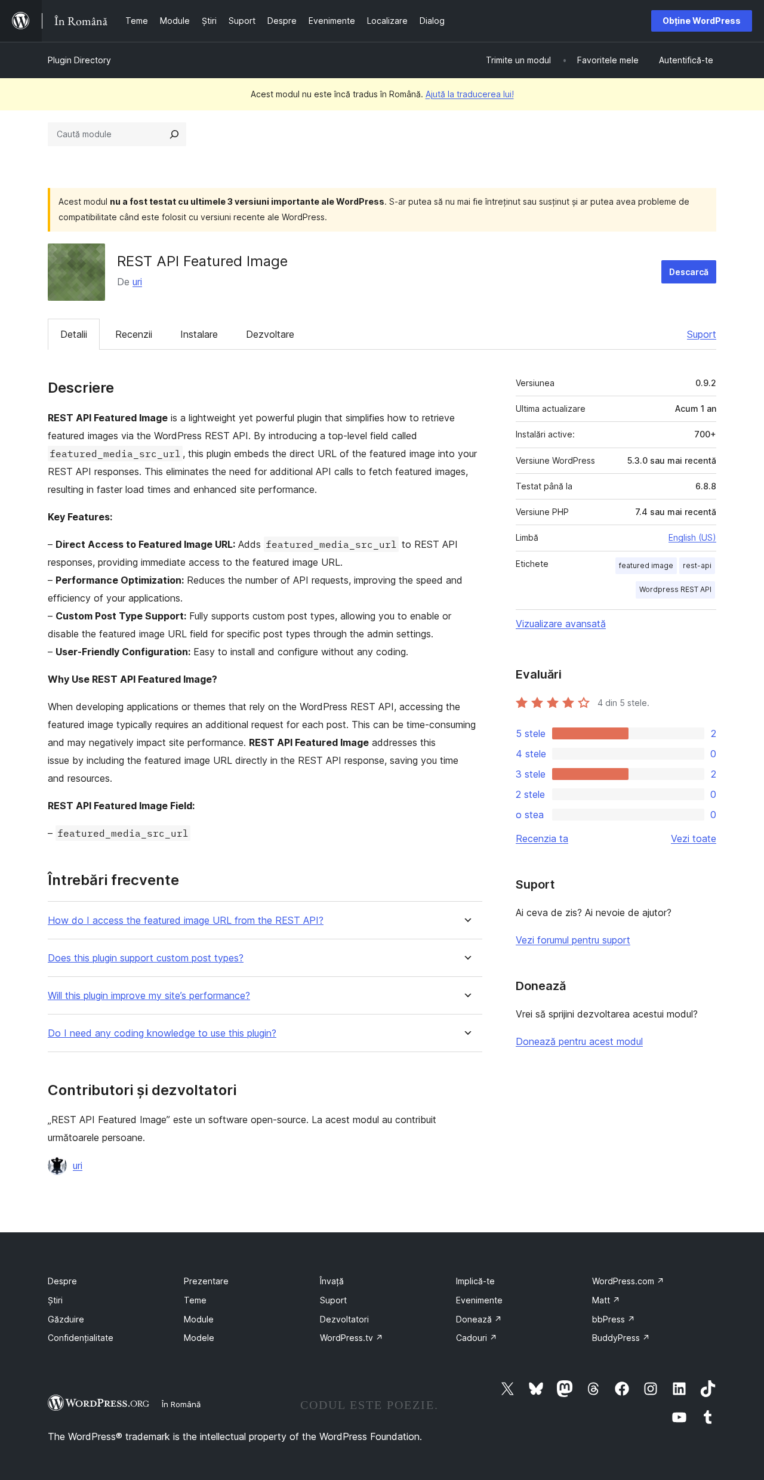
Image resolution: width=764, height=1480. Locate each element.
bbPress (613, 1319)
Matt (606, 1300)
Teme (195, 1300)
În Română (181, 1404)
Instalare (199, 334)
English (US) (692, 537)
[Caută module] (174, 134)
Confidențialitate (80, 1338)
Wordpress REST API (675, 589)
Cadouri (476, 1338)
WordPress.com (628, 1281)
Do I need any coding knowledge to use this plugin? (162, 1033)
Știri (55, 1300)
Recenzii (133, 334)
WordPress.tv (351, 1338)
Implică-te (475, 1281)
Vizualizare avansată (561, 624)
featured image (646, 565)
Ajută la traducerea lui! (470, 94)
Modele (199, 1338)
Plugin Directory (79, 60)
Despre (62, 1281)
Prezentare (206, 1281)
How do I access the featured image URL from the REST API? (186, 920)
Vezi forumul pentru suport (573, 940)
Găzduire (66, 1319)
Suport (701, 334)
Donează (479, 1319)
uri (137, 282)
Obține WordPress (702, 21)
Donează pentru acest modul (579, 1041)
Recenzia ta (542, 838)
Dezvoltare (270, 334)
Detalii (73, 334)
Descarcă (688, 272)
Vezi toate (693, 838)
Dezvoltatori (344, 1319)
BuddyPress (621, 1338)
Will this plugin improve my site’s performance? (149, 995)
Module (199, 1319)
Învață (332, 1281)
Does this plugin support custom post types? (146, 958)
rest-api (697, 565)
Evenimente (479, 1300)
